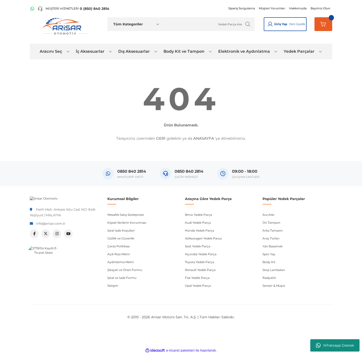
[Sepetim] (323, 24)
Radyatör (269, 278)
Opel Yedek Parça (198, 285)
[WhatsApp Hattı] (32, 8)
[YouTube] (68, 233)
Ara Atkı (268, 215)
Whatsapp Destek (338, 345)
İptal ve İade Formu (121, 278)
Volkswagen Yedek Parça (203, 238)
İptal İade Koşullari (121, 230)
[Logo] (44, 198)
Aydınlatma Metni (120, 262)
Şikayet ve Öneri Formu (124, 270)
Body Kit (269, 262)
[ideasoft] (155, 350)
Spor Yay (269, 254)
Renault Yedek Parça (200, 270)
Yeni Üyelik (297, 24)
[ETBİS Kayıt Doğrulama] (43, 261)
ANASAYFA (203, 138)
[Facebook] (34, 233)
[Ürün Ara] (248, 24)
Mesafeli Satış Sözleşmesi (125, 215)
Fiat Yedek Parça (197, 278)
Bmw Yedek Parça (198, 215)
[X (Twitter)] (45, 233)
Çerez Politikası (118, 246)
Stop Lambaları (274, 270)
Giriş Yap (280, 24)
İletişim (112, 285)
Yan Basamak (272, 246)
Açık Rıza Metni (118, 254)
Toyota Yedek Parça (199, 262)
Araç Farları (271, 238)
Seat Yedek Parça (197, 246)
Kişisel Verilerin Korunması (126, 222)
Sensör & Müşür (274, 285)
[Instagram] (56, 233)
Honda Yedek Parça (199, 230)
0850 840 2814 (189, 171)
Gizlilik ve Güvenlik (120, 238)
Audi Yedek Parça (198, 222)
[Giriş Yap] (270, 24)
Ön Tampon (271, 222)
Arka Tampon (273, 230)
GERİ (160, 138)
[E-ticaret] (180, 350)
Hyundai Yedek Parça (200, 254)
